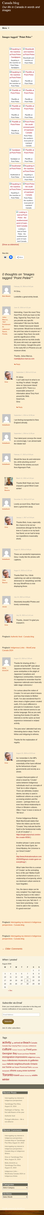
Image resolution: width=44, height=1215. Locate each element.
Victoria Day (28, 1075)
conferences (32, 1046)
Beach (26, 1042)
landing (38, 1057)
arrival (17, 1042)
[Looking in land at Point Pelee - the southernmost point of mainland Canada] (22, 219)
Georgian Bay (9, 1053)
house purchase (23, 1054)
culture (7, 1049)
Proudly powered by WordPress (13, 1208)
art (21, 1043)
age (13, 1043)
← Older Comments (12, 948)
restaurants (6, 1071)
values (22, 1075)
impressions (21, 1057)
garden (34, 1050)
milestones (12, 1060)
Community (25, 1046)
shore (13, 1070)
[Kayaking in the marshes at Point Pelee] (15, 75)
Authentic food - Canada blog (22, 637)
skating (19, 1071)
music (4, 1064)
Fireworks (20, 1049)
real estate (35, 1067)
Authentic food (10, 1116)
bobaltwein (6, 425)
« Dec (10, 990)
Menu (4, 28)
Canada (34, 1043)
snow (24, 1071)
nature (10, 1063)
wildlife (35, 1075)
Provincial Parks (26, 1067)
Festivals (14, 1049)
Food (28, 1049)
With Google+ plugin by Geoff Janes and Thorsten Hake (22, 1211)
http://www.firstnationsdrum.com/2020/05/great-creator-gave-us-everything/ (29, 859)
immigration (8, 1057)
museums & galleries (28, 1060)
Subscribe (8, 1021)
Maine (4, 1060)
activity (6, 1042)
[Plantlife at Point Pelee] (28, 75)
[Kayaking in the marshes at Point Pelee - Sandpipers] (15, 53)
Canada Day (6, 1046)
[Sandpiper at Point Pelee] (15, 153)
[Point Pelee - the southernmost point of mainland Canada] (28, 127)
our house (15, 1067)
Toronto (7, 1075)
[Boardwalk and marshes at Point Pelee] (28, 52)
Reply (18, 364)
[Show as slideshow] (10, 245)
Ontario (33, 1064)
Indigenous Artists (11, 1176)
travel (16, 1075)
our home (7, 1067)
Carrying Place (16, 1046)
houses (32, 1053)
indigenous (32, 1057)
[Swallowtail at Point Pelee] (15, 169)
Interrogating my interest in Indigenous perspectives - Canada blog (14, 1138)
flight (24, 1049)
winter (5, 1079)
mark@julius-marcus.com (24, 359)
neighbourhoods (22, 1064)
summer (31, 1070)
